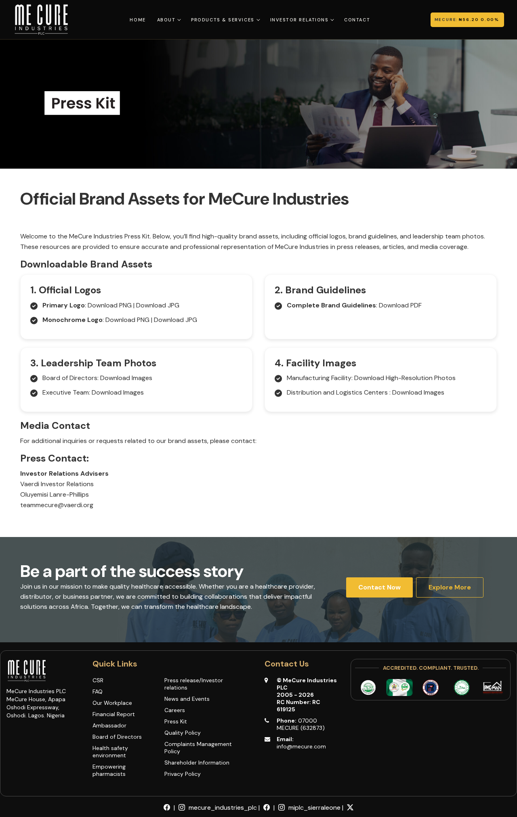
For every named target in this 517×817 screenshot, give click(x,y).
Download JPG (157, 305)
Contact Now (379, 587)
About (166, 20)
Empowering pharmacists (109, 770)
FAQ (97, 691)
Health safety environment (110, 751)
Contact (357, 20)
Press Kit (175, 721)
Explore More (450, 587)
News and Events (187, 698)
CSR (97, 680)
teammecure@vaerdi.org (56, 505)
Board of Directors (117, 736)
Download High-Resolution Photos (405, 378)
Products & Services (222, 20)
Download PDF (400, 305)
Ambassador (109, 725)
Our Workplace (112, 702)
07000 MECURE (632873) (301, 724)
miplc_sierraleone (313, 807)
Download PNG (110, 305)
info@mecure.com (301, 746)
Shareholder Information (196, 762)
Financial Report (113, 714)
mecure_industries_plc (222, 807)
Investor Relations (299, 20)
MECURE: (446, 19)
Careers (174, 710)
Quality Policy (182, 732)
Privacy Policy (182, 773)
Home (137, 20)
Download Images (126, 378)
